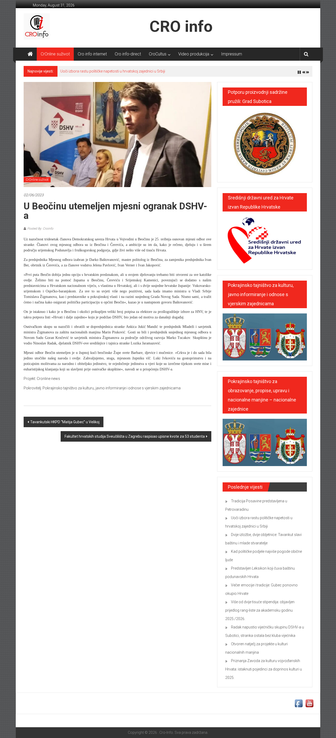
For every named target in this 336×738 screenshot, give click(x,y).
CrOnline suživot (55, 53)
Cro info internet (92, 53)
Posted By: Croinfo (40, 228)
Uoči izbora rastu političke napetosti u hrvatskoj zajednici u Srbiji (112, 71)
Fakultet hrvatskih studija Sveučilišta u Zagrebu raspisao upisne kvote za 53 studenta (135, 436)
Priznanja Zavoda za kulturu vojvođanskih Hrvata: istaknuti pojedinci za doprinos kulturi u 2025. (263, 669)
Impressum (231, 53)
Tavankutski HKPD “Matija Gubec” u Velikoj (64, 422)
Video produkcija (193, 53)
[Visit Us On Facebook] (298, 703)
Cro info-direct (128, 53)
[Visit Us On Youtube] (309, 703)
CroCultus (157, 53)
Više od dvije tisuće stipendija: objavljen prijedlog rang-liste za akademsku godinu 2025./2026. (260, 610)
